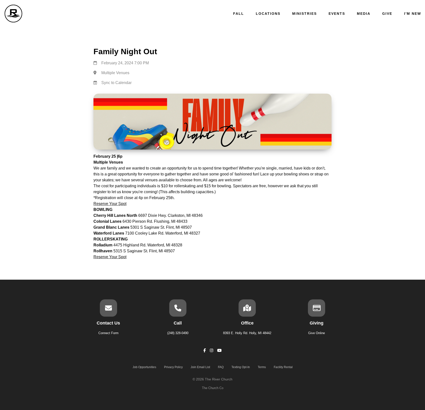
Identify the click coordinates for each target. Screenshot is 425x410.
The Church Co (212, 388)
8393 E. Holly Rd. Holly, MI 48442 (247, 333)
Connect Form (108, 333)
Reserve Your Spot (109, 204)
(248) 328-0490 (177, 333)
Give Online (316, 333)
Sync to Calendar (116, 83)
